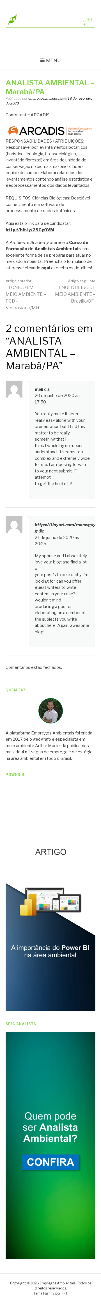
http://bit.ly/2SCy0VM (30, 229)
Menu (53, 60)
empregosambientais (45, 98)
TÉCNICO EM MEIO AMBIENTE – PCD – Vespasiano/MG (26, 294)
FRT (64, 1293)
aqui (45, 267)
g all (39, 389)
